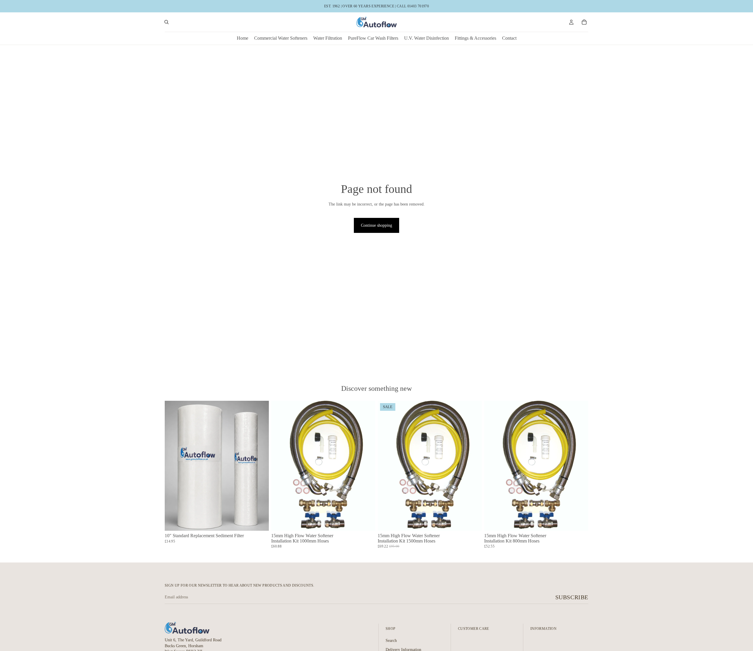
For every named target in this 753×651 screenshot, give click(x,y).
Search (391, 640)
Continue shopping (376, 225)
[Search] (166, 22)
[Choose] (259, 521)
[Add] (366, 521)
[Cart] (584, 22)
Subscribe (571, 597)
